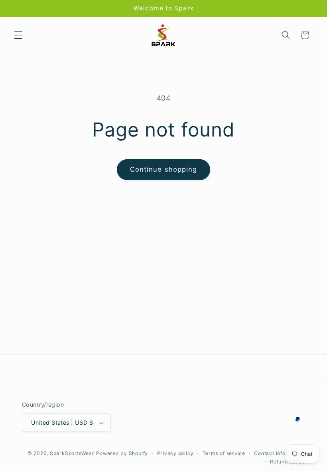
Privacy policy (175, 453)
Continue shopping (163, 169)
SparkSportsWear (72, 453)
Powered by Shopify (122, 453)
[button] (18, 35)
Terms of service (224, 453)
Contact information (279, 453)
